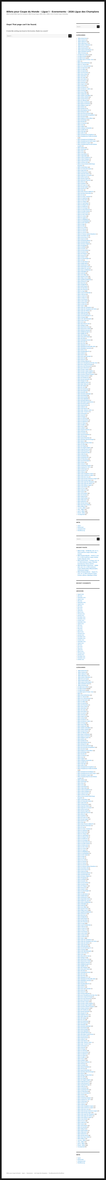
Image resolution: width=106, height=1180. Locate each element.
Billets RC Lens (81, 387)
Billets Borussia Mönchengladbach (86, 115)
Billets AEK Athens (82, 76)
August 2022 (81, 643)
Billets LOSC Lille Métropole (84, 318)
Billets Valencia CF (82, 490)
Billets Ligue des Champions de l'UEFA (87, 309)
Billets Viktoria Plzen (83, 498)
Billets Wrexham (82, 53)
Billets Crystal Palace (83, 167)
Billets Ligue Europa (82, 312)
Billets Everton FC (82, 188)
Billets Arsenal (81, 85)
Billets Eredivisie (82, 183)
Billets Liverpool (82, 317)
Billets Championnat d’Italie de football (87, 136)
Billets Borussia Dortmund (84, 113)
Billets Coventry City (82, 162)
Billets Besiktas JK (82, 108)
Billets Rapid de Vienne (83, 382)
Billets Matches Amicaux (84, 330)
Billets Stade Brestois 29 (83, 449)
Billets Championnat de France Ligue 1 (87, 141)
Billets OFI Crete (81, 341)
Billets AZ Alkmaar (82, 100)
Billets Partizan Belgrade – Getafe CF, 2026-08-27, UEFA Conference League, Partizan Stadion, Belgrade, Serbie (88, 557)
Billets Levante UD (82, 302)
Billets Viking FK (82, 496)
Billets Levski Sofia (82, 304)
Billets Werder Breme (83, 503)
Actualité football (82, 56)
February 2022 (81, 653)
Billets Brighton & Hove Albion (85, 118)
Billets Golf (80, 260)
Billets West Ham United (84, 504)
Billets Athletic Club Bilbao (84, 95)
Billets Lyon (80, 322)
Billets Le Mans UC (82, 297)
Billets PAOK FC (81, 353)
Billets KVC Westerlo (83, 289)
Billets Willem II (81, 506)
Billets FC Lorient (82, 216)
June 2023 (80, 627)
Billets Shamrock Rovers (84, 429)
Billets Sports (81, 441)
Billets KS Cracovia (82, 46)
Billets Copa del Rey (82, 154)
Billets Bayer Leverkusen (84, 102)
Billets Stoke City (82, 454)
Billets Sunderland (82, 455)
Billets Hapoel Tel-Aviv (83, 268)
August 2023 (81, 623)
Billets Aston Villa (82, 92)
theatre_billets (81, 513)
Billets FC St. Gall (82, 227)
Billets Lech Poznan (82, 299)
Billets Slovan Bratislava (83, 434)
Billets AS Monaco (82, 87)
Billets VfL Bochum (82, 495)
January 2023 (81, 635)
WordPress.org (81, 530)
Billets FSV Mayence (82, 253)
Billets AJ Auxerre (82, 80)
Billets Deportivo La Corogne (85, 175)
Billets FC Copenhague (83, 203)
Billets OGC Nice (81, 343)
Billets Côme (81, 151)
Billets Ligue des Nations (84, 310)
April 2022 (80, 649)
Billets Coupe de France (83, 160)
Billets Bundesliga (82, 120)
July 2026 (80, 596)
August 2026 (81, 594)
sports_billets (81, 511)
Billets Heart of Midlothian (84, 270)
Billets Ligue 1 (81, 305)
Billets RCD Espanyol (83, 390)
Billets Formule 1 (82, 248)
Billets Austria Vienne (83, 98)
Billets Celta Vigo (82, 131)
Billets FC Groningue (83, 208)
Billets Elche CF (81, 182)
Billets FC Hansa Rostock (84, 209)
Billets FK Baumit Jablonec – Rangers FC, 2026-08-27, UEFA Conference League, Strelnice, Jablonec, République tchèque (88, 573)
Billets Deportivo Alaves (83, 173)
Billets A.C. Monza (82, 64)
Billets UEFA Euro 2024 (83, 477)
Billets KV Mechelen (82, 288)
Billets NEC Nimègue (83, 335)
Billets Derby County (83, 177)
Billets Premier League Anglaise (85, 371)
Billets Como (81, 152)
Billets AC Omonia (82, 71)
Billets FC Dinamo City (83, 204)
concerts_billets (82, 508)
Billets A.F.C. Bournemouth (84, 66)
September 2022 (82, 641)
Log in (79, 525)
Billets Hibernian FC (83, 43)
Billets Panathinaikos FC (83, 351)
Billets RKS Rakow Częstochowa (85, 402)
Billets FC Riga (81, 224)
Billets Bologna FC (82, 111)
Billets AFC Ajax (81, 77)
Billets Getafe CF (82, 257)
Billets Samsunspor (82, 413)
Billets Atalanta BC (82, 93)
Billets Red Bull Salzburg (83, 400)
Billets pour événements (83, 367)
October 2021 (81, 659)
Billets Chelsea (81, 147)
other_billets (81, 509)
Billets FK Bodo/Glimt (83, 242)
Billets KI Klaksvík (82, 284)
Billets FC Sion (81, 226)
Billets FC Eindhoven (83, 206)
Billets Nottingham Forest (84, 340)
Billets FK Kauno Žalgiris (84, 243)
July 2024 (80, 605)
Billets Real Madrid (82, 395)
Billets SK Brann (82, 431)
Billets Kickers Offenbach (84, 45)
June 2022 (80, 646)
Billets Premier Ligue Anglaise (85, 372)
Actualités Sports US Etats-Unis (85, 59)
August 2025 (81, 599)
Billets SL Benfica (82, 433)
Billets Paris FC (81, 354)
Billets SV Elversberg (83, 459)
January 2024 (81, 615)
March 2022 (80, 651)
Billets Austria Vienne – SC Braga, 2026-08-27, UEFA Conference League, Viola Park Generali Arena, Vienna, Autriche (88, 562)
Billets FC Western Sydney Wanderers (87, 234)
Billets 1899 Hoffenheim (84, 63)
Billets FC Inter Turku (83, 214)
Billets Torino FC (82, 464)
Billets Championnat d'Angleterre (86, 134)
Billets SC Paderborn (83, 421)
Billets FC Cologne (82, 201)
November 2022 (81, 638)
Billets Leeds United (82, 301)
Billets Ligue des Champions (84, 307)
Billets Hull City (81, 273)
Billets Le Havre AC (82, 296)
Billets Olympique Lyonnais (84, 348)
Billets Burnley (81, 121)
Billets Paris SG (81, 358)
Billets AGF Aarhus (82, 79)
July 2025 (80, 600)
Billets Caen (80, 124)
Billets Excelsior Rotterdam (84, 193)
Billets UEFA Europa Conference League (87, 478)
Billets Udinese (81, 472)
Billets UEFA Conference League (85, 475)
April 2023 (80, 630)
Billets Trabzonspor (82, 468)
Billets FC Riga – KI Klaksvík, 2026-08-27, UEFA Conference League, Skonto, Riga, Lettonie (88, 552)
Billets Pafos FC (81, 349)
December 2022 (81, 636)
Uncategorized (81, 514)
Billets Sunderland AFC (83, 457)
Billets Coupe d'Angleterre (84, 157)
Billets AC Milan (81, 69)
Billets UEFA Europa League (84, 480)
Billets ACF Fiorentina (83, 72)
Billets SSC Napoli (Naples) (84, 447)
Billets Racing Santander (84, 379)
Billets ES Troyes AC (82, 185)
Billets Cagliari (81, 126)
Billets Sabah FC (81, 407)
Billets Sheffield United (83, 51)
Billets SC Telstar (82, 423)
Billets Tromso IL (82, 470)
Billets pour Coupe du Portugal (85, 364)
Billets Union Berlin (82, 486)
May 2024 (80, 609)
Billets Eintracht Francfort (84, 180)
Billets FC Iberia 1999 (83, 213)
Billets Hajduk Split (82, 263)
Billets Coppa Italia (82, 155)
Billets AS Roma (81, 90)
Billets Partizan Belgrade (84, 361)
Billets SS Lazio (81, 444)
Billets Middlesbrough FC (84, 332)
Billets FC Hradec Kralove (84, 211)
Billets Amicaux (81, 82)
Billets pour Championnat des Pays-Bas (87, 363)
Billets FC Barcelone (82, 199)
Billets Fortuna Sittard (83, 250)
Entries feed (80, 527)
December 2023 (81, 617)
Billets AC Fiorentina (83, 67)
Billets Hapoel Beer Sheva (84, 266)
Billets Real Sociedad (83, 397)
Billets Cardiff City (82, 129)
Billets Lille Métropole (83, 314)
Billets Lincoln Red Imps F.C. (84, 315)
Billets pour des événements (84, 366)
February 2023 (81, 633)
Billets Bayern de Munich (84, 103)
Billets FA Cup (81, 195)
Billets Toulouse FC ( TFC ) (84, 467)
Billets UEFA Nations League (84, 485)
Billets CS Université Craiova (84, 168)
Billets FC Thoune (82, 229)
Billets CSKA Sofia (82, 170)
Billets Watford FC (82, 501)
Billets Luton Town (82, 320)
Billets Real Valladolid (83, 398)
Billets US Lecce (81, 488)
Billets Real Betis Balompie (84, 393)
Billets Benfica (81, 107)
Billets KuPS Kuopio (82, 286)
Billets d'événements (83, 172)
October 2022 (81, 640)
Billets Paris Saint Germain (84, 356)
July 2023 (80, 625)
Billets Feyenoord (82, 239)
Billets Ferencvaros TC (83, 237)
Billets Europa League (83, 186)
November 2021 (81, 658)
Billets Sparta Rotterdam (84, 438)
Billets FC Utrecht (82, 232)
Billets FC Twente (82, 230)
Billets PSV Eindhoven (83, 377)
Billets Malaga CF (82, 325)
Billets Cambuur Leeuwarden (85, 128)
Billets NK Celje (81, 338)
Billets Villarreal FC (82, 499)
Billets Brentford (82, 116)
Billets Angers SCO (82, 84)
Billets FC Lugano (82, 217)
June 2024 (80, 607)
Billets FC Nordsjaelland (83, 221)
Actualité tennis (81, 58)
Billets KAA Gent (82, 283)
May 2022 (80, 648)
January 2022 (81, 654)
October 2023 (81, 620)
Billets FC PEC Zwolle (83, 222)
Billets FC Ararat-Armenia (84, 196)
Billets (79, 61)
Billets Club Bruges (82, 149)
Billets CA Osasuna (82, 123)
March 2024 (80, 612)
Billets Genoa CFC (82, 255)
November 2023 (81, 618)
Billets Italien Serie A (83, 278)
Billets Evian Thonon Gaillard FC (85, 191)
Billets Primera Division (83, 376)
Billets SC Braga (81, 416)
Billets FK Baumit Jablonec (84, 240)
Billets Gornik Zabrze (83, 261)
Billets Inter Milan (82, 274)
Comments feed (81, 529)
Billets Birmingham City (83, 110)
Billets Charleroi (82, 40)
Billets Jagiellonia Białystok (84, 279)
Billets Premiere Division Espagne (86, 374)
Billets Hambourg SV (83, 265)
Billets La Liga (81, 291)
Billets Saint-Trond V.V (83, 411)
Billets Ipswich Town (83, 276)
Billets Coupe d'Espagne (83, 159)
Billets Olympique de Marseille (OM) (86, 346)
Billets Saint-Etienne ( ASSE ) (85, 410)
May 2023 (80, 628)
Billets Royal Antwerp (83, 405)
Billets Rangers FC (82, 380)
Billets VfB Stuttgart (82, 493)
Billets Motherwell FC (83, 48)
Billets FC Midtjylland (83, 219)
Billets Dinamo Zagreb (83, 178)
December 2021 (81, 656)
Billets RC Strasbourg (83, 389)
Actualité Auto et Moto (83, 54)
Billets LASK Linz (82, 294)
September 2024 (82, 602)
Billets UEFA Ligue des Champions (86, 482)
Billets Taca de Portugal (83, 460)
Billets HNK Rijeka (82, 271)
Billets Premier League (83, 369)
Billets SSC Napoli (82, 446)
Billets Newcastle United (83, 336)
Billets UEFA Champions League (85, 473)
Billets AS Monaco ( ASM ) (84, 89)
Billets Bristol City (82, 38)
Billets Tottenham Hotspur (84, 465)
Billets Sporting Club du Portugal (86, 439)
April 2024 (80, 610)
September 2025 (82, 597)
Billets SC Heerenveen (83, 420)
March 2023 (80, 631)
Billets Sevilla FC (82, 428)
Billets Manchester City (83, 327)
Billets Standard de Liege (84, 452)
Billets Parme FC (82, 359)
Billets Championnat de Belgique (86, 139)
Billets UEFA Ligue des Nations (85, 483)
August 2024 (81, 604)
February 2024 (81, 614)
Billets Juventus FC (82, 281)
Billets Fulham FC (82, 41)
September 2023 (82, 622)
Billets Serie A (81, 426)
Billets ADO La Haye (82, 74)
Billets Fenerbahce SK (83, 235)
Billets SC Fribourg (82, 418)
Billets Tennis (81, 462)
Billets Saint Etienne (82, 408)
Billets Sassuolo (81, 415)
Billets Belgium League (83, 105)
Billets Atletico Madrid (83, 97)
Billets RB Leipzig (82, 385)
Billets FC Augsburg (82, 198)
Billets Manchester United (84, 328)
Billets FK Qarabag (82, 245)
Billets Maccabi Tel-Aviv (83, 323)
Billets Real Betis (82, 392)
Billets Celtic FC (81, 133)
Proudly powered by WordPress (56, 1173)
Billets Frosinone (82, 252)
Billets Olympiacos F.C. (83, 345)
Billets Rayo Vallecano (83, 384)
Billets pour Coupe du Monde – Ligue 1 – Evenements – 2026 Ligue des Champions (52, 11)
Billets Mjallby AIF (82, 333)
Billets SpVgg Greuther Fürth (85, 442)
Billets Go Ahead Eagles (83, 258)
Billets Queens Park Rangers (85, 49)
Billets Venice (81, 491)
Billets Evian (81, 190)
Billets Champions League (84, 142)
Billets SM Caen (81, 436)
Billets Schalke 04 (82, 424)
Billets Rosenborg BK (83, 403)
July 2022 (80, 645)
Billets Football (81, 247)
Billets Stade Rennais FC (83, 451)
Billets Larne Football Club (84, 292)
